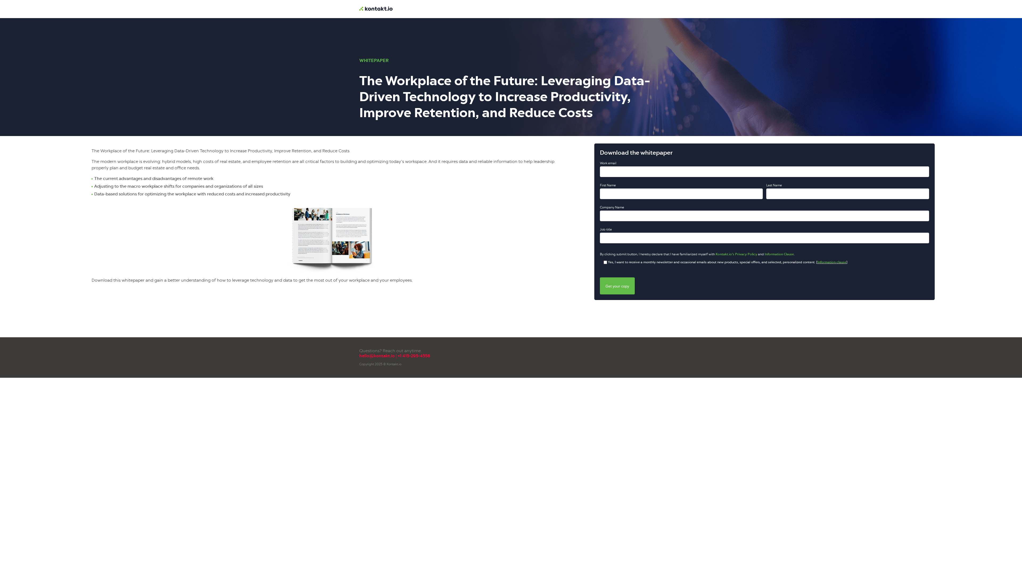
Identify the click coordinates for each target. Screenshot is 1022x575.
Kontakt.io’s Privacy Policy (736, 254)
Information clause (831, 262)
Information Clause (779, 254)
